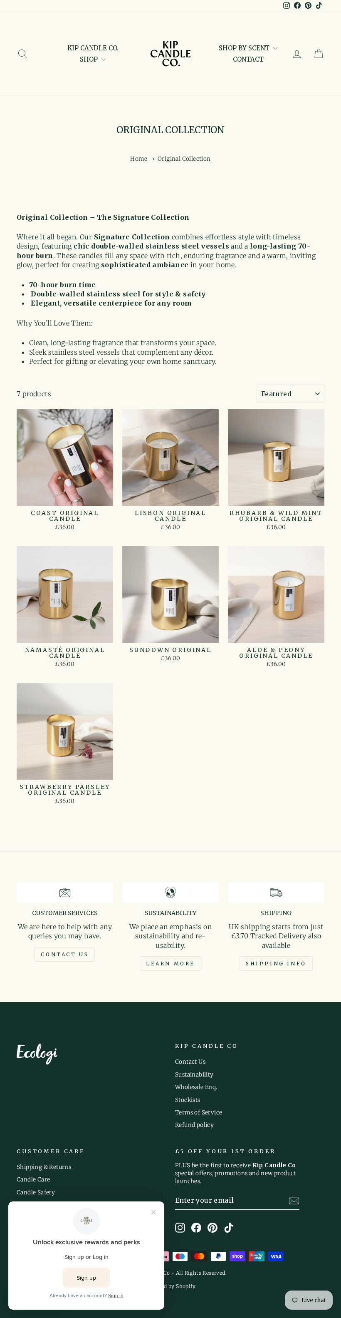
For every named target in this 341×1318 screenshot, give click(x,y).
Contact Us (190, 1061)
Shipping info (276, 963)
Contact (248, 59)
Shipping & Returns (44, 1167)
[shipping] (276, 893)
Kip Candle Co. (93, 48)
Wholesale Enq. (196, 1087)
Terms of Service (198, 1112)
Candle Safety (36, 1192)
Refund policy (194, 1125)
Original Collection (184, 158)
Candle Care (33, 1179)
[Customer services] (65, 893)
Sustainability (194, 1074)
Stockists (187, 1100)
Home (138, 158)
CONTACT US (65, 954)
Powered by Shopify (170, 1286)
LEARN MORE (170, 963)
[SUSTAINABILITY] (170, 893)
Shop (89, 59)
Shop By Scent (245, 48)
